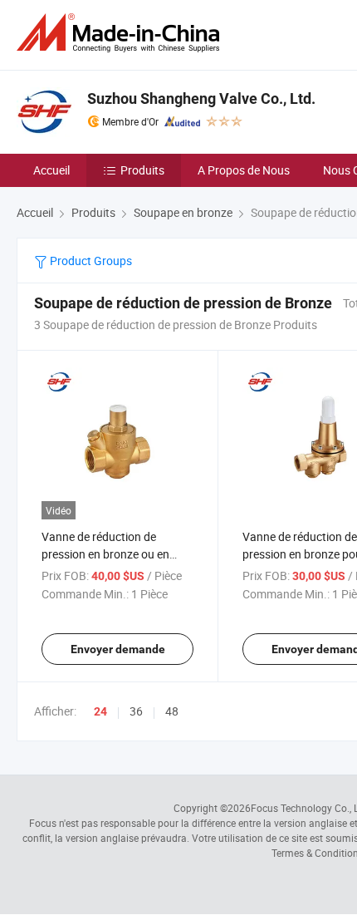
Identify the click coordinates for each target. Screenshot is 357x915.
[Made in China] (121, 32)
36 (136, 711)
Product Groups (89, 260)
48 (171, 711)
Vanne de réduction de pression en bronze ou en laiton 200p (105, 554)
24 (100, 711)
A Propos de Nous (244, 170)
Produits (142, 170)
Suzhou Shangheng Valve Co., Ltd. (201, 98)
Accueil (51, 170)
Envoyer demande (118, 649)
